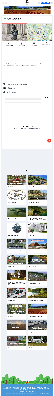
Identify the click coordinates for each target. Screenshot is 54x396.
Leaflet (39, 40)
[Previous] (4, 32)
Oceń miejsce (34, 45)
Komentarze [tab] (39, 21)
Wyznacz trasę (9, 45)
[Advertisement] (27, 54)
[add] (49, 140)
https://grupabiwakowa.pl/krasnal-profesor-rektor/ (17, 84)
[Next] (25, 32)
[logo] (27, 2)
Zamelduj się (22, 45)
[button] (39, 32)
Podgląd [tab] (14, 21)
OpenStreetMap (44, 40)
